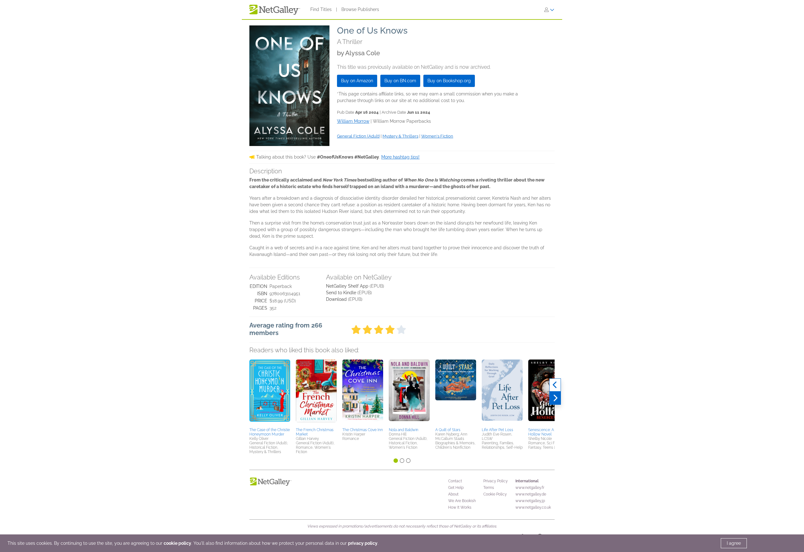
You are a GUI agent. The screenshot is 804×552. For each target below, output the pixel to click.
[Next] (555, 398)
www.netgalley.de (530, 494)
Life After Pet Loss (497, 430)
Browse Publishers (360, 9)
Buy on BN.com (400, 80)
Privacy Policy (495, 481)
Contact (455, 481)
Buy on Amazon (357, 80)
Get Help (456, 487)
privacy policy (363, 543)
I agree (734, 543)
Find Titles (321, 9)
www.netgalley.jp (530, 501)
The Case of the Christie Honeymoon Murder (269, 432)
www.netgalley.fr (529, 487)
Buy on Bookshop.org (449, 80)
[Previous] (555, 385)
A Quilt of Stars (447, 430)
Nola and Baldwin (403, 430)
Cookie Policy (495, 494)
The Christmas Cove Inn (362, 430)
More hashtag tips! (400, 157)
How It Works (459, 507)
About (453, 494)
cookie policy (177, 543)
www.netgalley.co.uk (533, 507)
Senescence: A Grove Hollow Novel (546, 432)
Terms (488, 487)
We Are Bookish (462, 501)
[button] (269, 392)
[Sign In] (549, 10)
